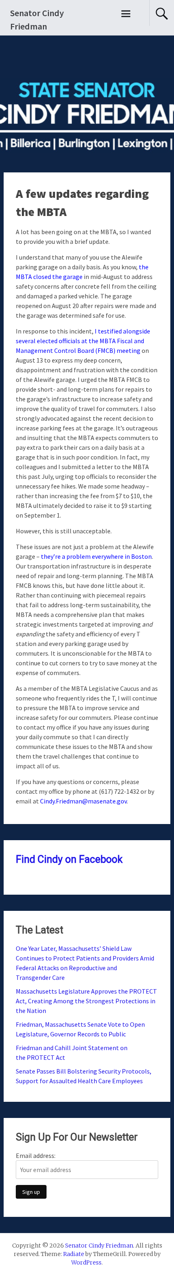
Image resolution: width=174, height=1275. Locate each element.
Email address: (35, 1155)
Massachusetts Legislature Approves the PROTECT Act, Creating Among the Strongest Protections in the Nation (86, 1001)
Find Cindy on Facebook (69, 859)
